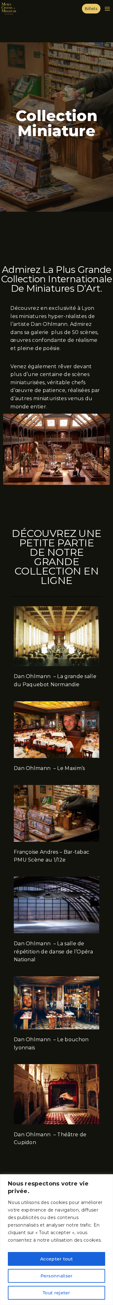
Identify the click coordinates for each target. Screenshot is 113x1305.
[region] (56, 1239)
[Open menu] (108, 8)
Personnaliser (56, 1276)
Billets (91, 8)
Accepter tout (56, 1259)
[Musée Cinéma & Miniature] (9, 8)
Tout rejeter (56, 1293)
